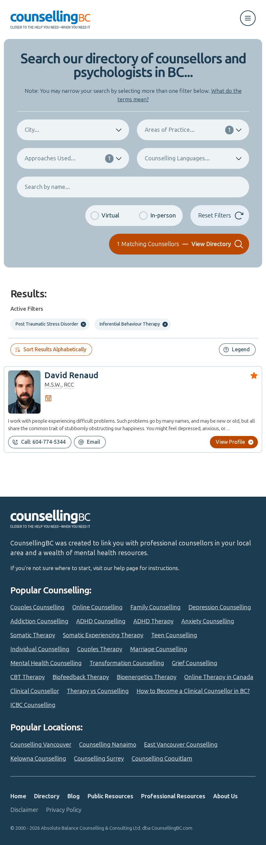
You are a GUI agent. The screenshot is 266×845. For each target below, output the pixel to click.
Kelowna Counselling (38, 758)
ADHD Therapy (153, 621)
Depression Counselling (219, 607)
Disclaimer (24, 810)
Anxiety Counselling (207, 621)
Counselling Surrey (99, 758)
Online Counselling (97, 607)
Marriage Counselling (158, 649)
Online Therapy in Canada (218, 677)
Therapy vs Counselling (98, 691)
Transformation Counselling (127, 663)
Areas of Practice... (188, 129)
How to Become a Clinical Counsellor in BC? (193, 691)
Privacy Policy (63, 810)
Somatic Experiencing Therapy (103, 635)
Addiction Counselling (39, 621)
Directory (47, 796)
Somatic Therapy (32, 635)
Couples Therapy (99, 649)
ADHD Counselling (101, 621)
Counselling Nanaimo (107, 744)
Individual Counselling (39, 649)
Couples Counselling (37, 607)
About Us (225, 796)
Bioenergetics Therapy (146, 677)
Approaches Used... (68, 158)
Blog (73, 796)
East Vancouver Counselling (181, 744)
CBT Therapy (27, 677)
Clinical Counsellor (34, 691)
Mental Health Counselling (46, 663)
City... (32, 129)
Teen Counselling (174, 635)
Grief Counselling (194, 663)
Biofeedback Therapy (81, 677)
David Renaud (71, 375)
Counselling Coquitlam (162, 758)
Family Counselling (155, 607)
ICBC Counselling (32, 705)
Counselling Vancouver (40, 744)
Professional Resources (173, 796)
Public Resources (110, 796)
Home (18, 796)
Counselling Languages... (177, 158)
